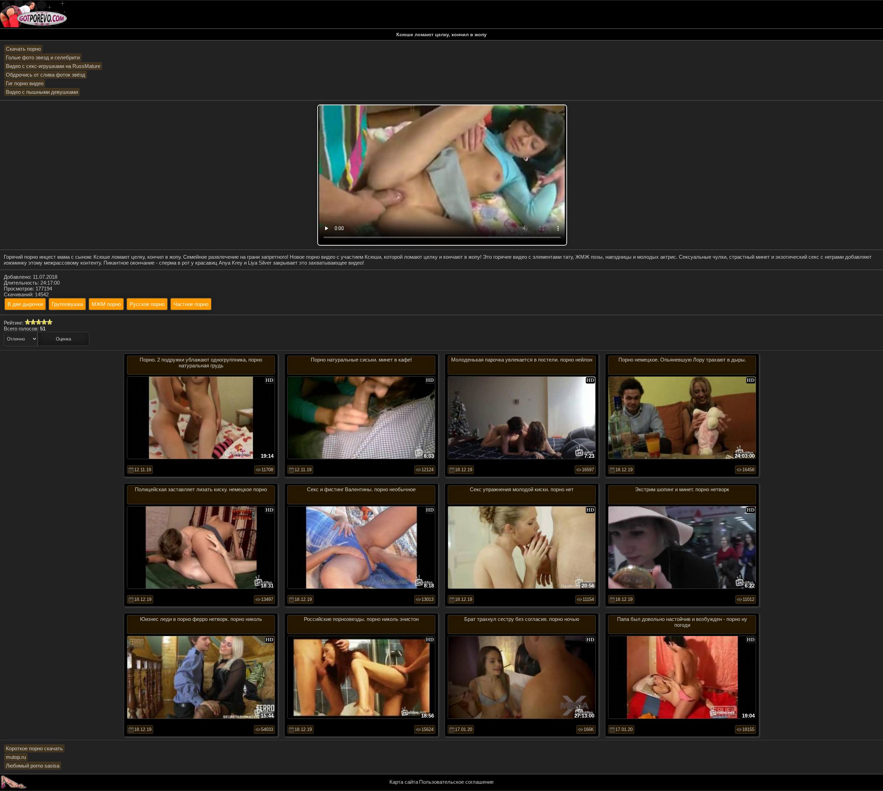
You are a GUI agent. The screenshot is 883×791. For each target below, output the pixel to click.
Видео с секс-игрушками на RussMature (53, 66)
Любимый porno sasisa (32, 766)
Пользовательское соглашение (456, 782)
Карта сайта (403, 782)
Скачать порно (23, 49)
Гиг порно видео (24, 83)
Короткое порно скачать (34, 748)
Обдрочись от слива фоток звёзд (45, 75)
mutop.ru (16, 757)
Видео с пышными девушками (42, 92)
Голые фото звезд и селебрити (43, 57)
